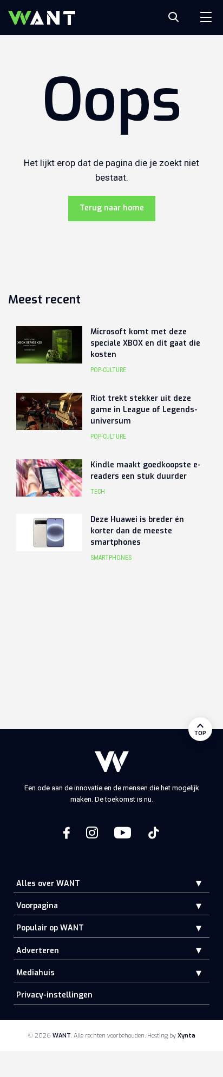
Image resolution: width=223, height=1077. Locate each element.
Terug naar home (112, 208)
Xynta (186, 1036)
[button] (190, 883)
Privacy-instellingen (54, 995)
